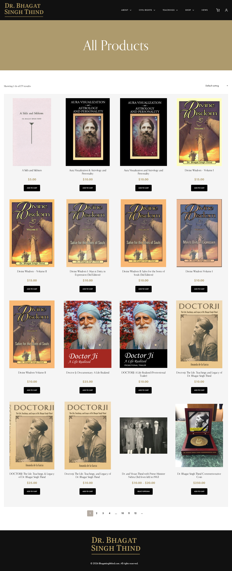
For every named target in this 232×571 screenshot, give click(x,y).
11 (129, 513)
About (124, 10)
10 (122, 513)
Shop (188, 10)
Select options (143, 491)
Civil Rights (145, 10)
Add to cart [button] (32, 188)
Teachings (169, 10)
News (205, 10)
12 (135, 513)
